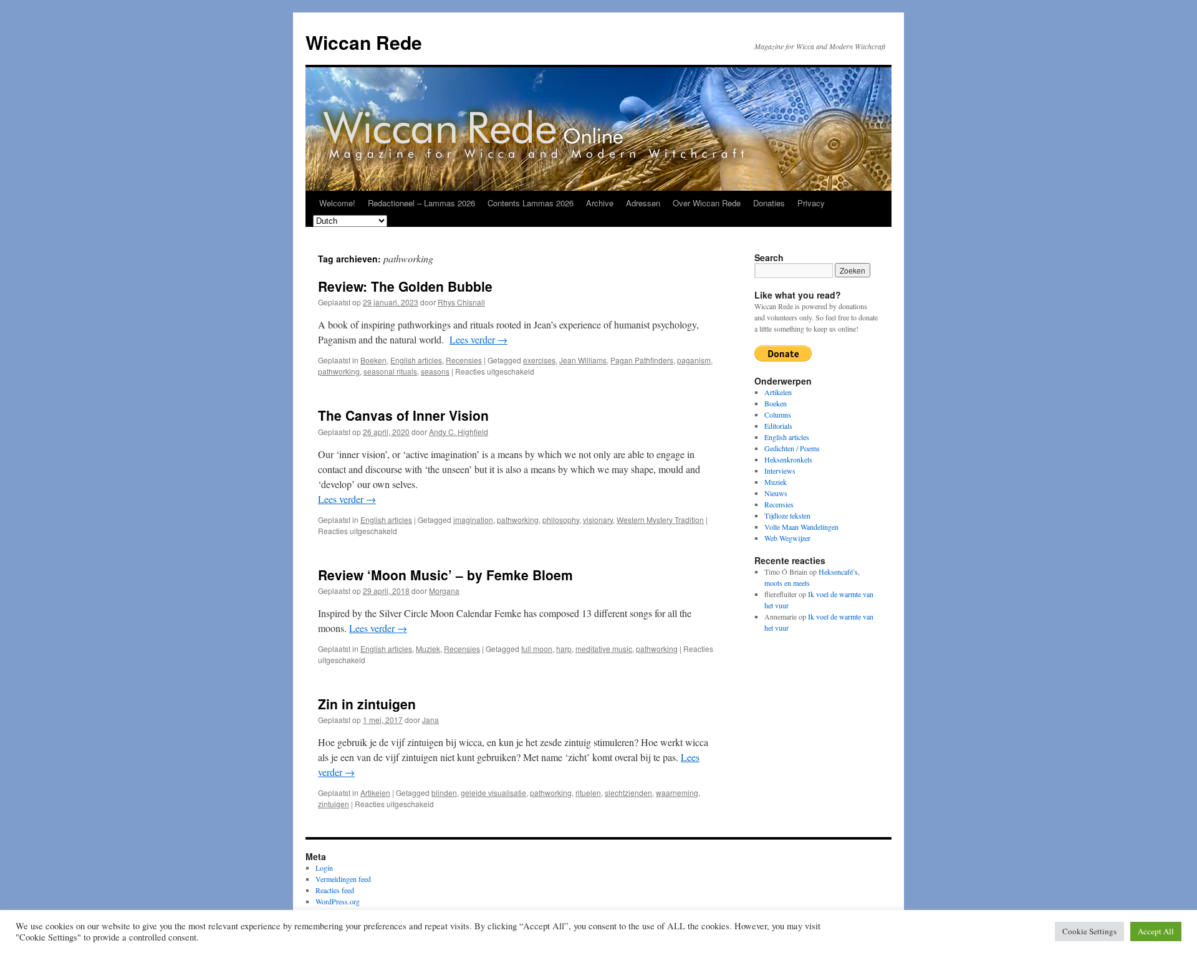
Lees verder (478, 339)
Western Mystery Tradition (660, 519)
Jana (430, 719)
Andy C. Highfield (458, 431)
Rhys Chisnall (461, 302)
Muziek (428, 648)
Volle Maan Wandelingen (801, 527)
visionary (598, 519)
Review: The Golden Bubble (405, 286)
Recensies (464, 360)
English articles (416, 360)
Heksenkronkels (788, 459)
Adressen (643, 203)
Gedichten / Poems (792, 448)
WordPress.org (337, 901)
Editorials (778, 426)
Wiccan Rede (363, 42)
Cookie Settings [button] (1089, 931)
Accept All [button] (1156, 931)
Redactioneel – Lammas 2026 (421, 203)
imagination (473, 519)
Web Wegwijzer (787, 538)
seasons (435, 371)
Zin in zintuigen (367, 703)
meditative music (603, 648)
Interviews (780, 471)
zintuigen (333, 803)
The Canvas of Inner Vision (403, 415)
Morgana (444, 590)
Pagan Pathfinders (641, 360)
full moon (536, 648)
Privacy (811, 203)
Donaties (769, 203)
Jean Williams (583, 360)
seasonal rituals (390, 371)
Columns (777, 414)
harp (564, 648)
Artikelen (375, 792)
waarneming (677, 792)
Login (324, 868)
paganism (694, 360)
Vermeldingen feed (343, 879)
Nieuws (775, 493)
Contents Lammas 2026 (531, 203)
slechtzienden (628, 792)
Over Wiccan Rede (707, 203)
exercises (539, 360)
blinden (444, 792)
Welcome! (337, 203)
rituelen (588, 792)
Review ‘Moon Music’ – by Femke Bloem (445, 574)
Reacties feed (334, 890)
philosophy (560, 519)
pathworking (339, 371)
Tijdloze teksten (787, 515)
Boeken (373, 360)
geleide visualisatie (493, 792)
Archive (599, 203)
